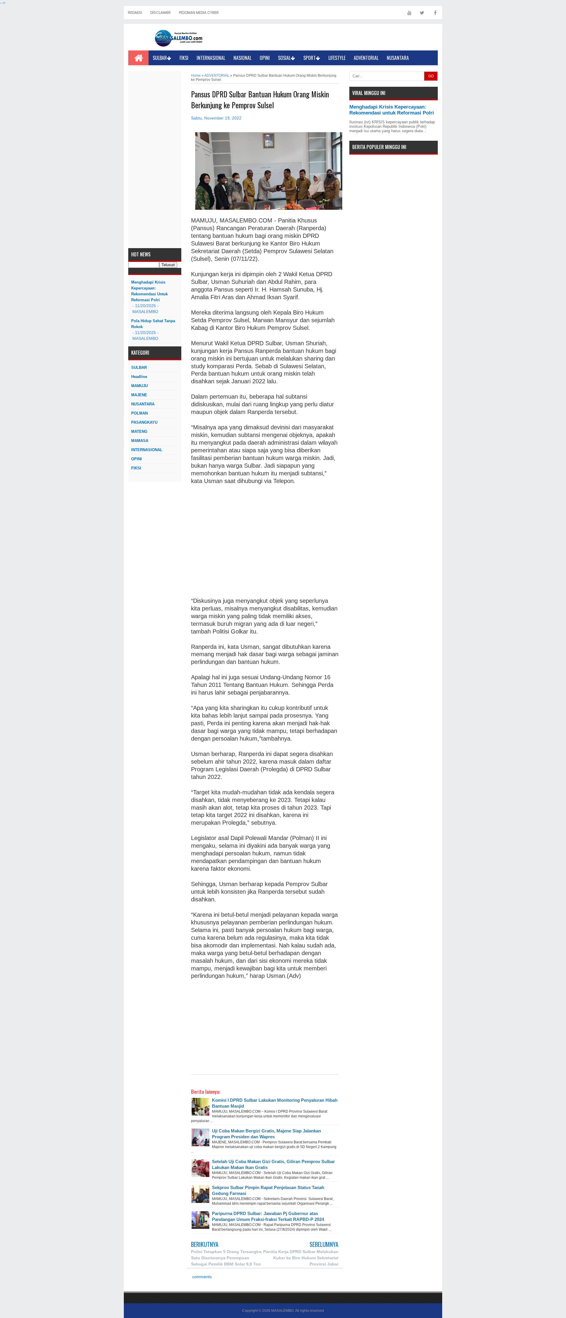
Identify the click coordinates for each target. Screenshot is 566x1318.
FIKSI (184, 57)
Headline (139, 376)
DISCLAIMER (160, 12)
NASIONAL (242, 57)
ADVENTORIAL (366, 57)
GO (431, 76)
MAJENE (139, 395)
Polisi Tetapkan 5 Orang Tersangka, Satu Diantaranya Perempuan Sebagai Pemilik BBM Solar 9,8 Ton (226, 1257)
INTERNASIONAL (211, 57)
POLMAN (139, 413)
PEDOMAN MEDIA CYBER (199, 12)
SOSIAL (284, 57)
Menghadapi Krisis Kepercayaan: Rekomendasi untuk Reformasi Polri (149, 291)
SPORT (309, 57)
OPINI (265, 57)
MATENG (139, 431)
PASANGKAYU (144, 422)
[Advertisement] (154, 159)
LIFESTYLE (336, 57)
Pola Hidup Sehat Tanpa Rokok (153, 324)
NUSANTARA (398, 57)
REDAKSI (135, 12)
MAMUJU (139, 386)
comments (201, 1277)
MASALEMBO (282, 1311)
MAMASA (139, 440)
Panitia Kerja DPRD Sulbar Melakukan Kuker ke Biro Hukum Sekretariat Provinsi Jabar (300, 1257)
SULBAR (160, 57)
